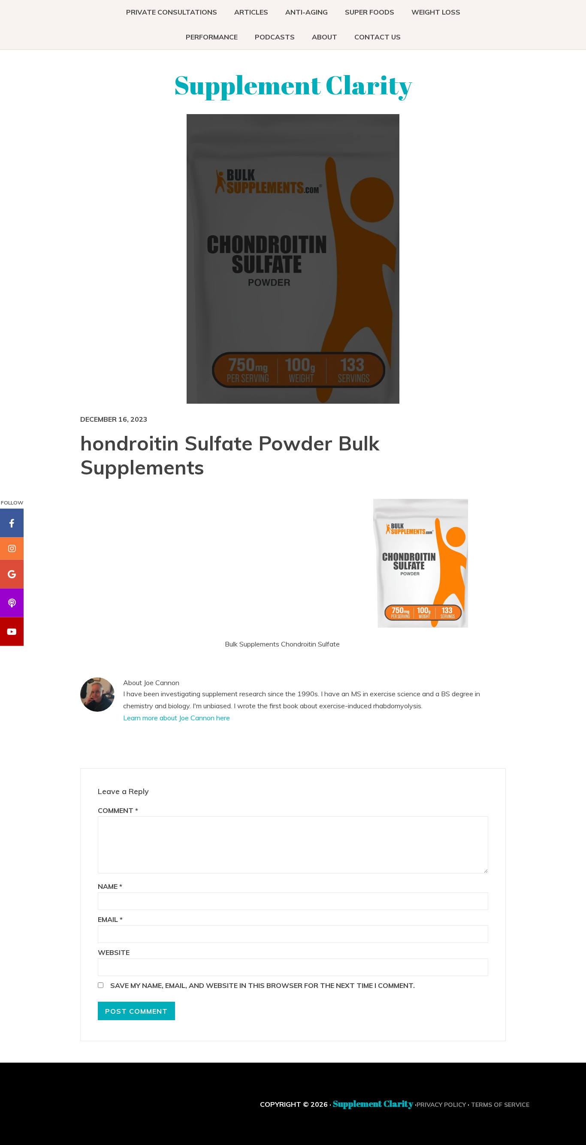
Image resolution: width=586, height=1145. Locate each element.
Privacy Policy (441, 1105)
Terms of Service (500, 1105)
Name (110, 886)
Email (110, 919)
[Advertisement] (299, 561)
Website (114, 952)
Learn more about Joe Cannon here (176, 717)
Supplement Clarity (293, 84)
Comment (118, 810)
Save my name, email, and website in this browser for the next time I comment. (262, 985)
